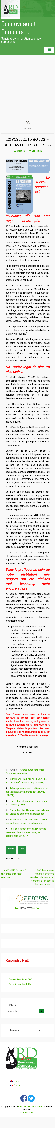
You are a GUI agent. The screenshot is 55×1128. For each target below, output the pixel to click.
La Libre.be (28, 779)
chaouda (21, 151)
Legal (17, 908)
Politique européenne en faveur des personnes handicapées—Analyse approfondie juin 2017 (26, 832)
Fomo (39, 779)
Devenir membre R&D (20, 984)
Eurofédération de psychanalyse (30, 782)
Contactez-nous (27, 1112)
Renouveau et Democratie (18, 28)
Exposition (37, 151)
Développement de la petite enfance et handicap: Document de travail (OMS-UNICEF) (27, 792)
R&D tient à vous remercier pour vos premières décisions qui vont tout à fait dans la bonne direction (41, 877)
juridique (36, 908)
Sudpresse (15, 779)
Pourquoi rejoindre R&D (20, 979)
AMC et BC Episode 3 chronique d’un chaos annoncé (13, 874)
